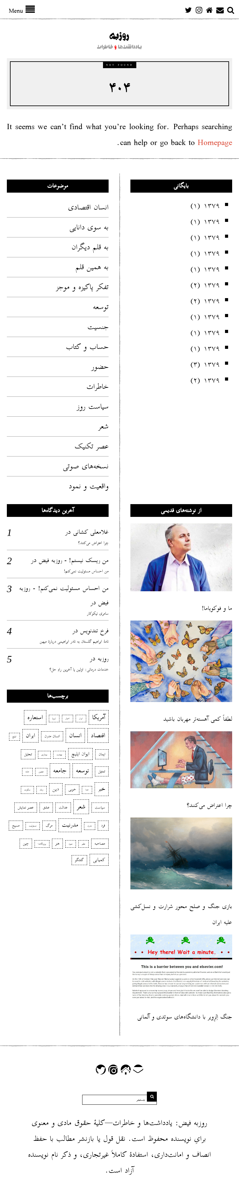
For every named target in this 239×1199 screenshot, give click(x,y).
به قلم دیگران (90, 247)
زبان (41, 789)
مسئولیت (32, 825)
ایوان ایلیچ (80, 754)
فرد (103, 825)
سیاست (100, 807)
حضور (100, 366)
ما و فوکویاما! (217, 608)
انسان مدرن (52, 736)
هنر (57, 843)
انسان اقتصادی (88, 207)
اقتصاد (98, 735)
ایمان (102, 754)
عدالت (63, 807)
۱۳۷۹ (212, 205)
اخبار (67, 718)
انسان (75, 735)
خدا (87, 789)
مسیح (16, 825)
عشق (46, 807)
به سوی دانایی (89, 227)
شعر (103, 426)
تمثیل (101, 771)
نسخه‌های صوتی (86, 466)
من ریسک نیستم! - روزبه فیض (74, 560)
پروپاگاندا (42, 843)
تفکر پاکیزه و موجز (82, 287)
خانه (27, 771)
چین (26, 843)
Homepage (215, 143)
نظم (83, 843)
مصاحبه (100, 843)
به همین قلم (92, 267)
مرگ (49, 825)
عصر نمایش (26, 807)
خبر (101, 788)
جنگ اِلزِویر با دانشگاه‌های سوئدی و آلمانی (184, 1017)
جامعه (60, 770)
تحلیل (28, 754)
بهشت (59, 754)
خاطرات (98, 386)
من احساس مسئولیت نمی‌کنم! (86, 571)
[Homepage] (209, 10)
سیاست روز (93, 406)
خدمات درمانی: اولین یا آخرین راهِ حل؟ (79, 669)
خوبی (72, 789)
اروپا (54, 718)
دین (56, 789)
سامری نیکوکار (98, 613)
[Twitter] (188, 10)
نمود (71, 843)
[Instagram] (199, 10)
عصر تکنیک (92, 446)
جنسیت (98, 327)
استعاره (35, 717)
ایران (30, 735)
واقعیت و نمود (89, 486)
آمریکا (98, 717)
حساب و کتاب (87, 347)
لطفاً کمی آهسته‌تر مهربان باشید (197, 719)
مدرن (89, 825)
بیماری (44, 754)
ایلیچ (14, 736)
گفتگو (79, 860)
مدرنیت (70, 825)
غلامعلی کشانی (91, 532)
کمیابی (99, 859)
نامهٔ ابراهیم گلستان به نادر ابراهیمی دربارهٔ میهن (74, 641)
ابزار (81, 718)
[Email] (220, 10)
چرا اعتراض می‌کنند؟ (93, 542)
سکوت (27, 789)
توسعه (101, 307)
